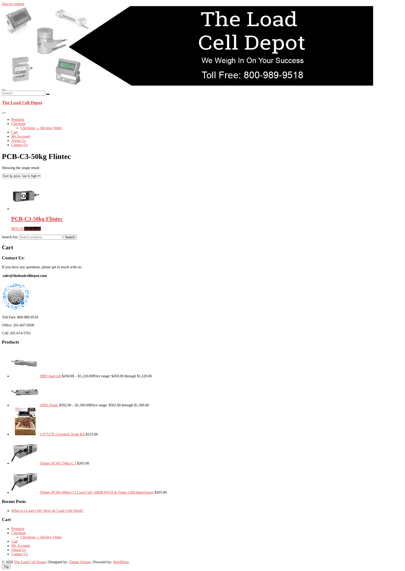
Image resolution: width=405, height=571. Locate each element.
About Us (18, 141)
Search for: (10, 237)
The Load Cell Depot (22, 102)
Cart (14, 132)
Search (70, 237)
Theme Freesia (80, 562)
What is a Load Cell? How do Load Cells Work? (47, 511)
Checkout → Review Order (41, 128)
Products (17, 119)
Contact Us (19, 145)
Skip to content (13, 4)
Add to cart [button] (32, 229)
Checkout (18, 124)
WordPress (121, 562)
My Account (20, 136)
